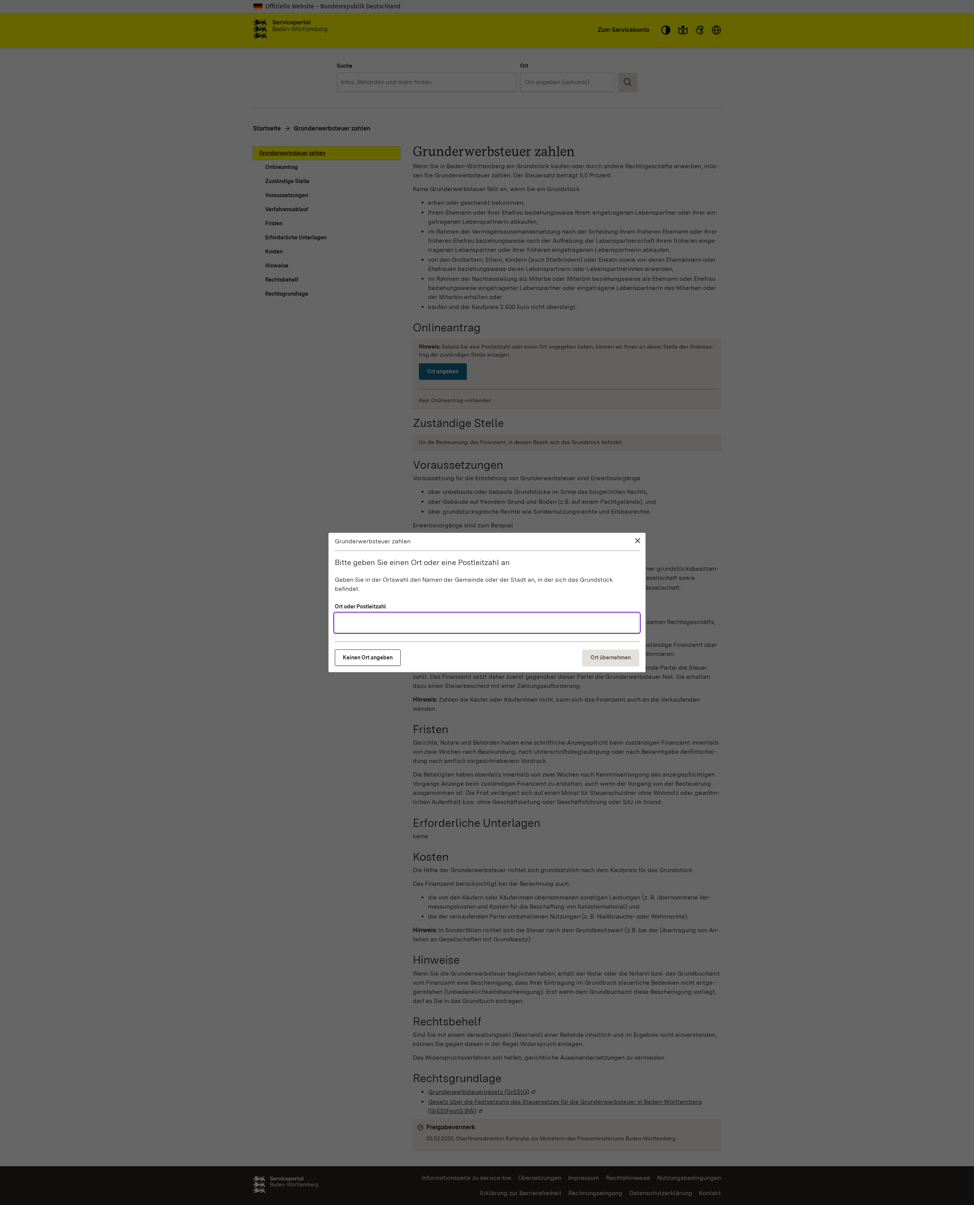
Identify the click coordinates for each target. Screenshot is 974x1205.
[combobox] (487, 622)
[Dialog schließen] (638, 541)
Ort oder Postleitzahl (360, 606)
